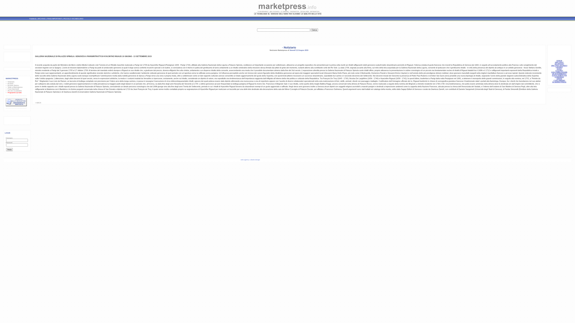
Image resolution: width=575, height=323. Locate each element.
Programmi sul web (14, 92)
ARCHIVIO (42, 19)
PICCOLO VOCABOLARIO (73, 19)
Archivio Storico (13, 85)
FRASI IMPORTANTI (54, 19)
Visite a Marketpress (15, 87)
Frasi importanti (13, 89)
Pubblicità (32, 19)
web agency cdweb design (250, 160)
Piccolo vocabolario (14, 91)
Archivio (10, 83)
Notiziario (10, 82)
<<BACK (38, 103)
